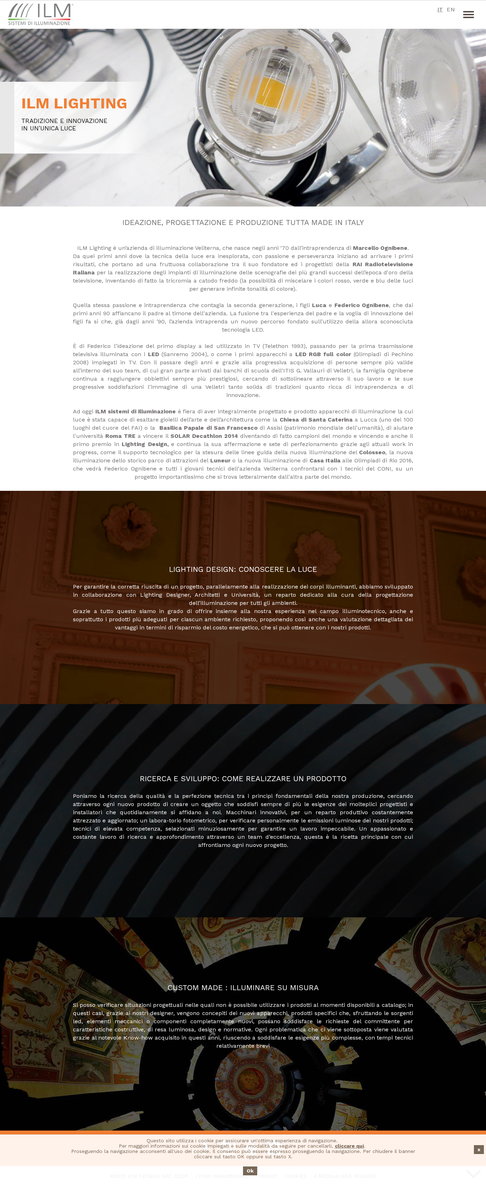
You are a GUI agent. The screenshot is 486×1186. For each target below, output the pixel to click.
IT (440, 9)
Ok (250, 1171)
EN (450, 9)
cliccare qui (349, 1146)
